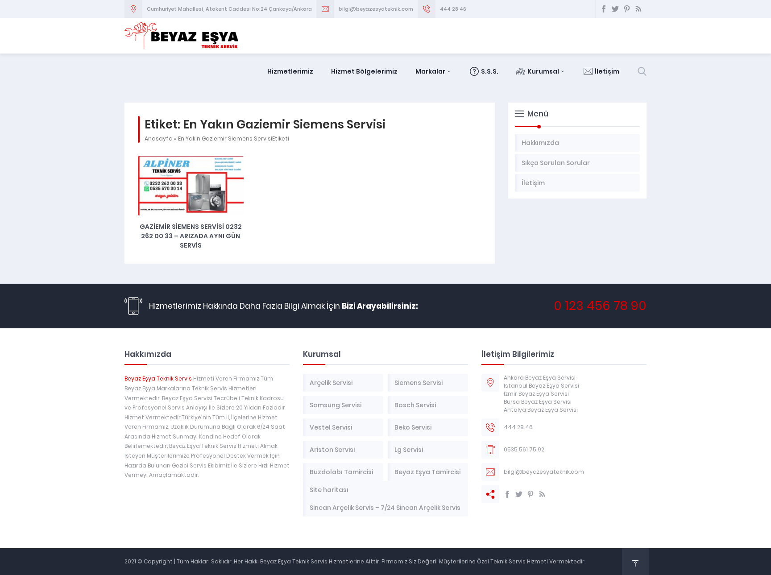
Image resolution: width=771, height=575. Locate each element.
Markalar (430, 71)
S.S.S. (489, 71)
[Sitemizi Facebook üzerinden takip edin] (603, 8)
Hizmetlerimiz (290, 71)
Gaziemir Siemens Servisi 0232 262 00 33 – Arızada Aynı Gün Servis (191, 236)
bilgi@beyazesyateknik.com (376, 8)
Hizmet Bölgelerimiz (364, 71)
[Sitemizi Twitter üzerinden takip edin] (615, 8)
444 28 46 (453, 8)
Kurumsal (543, 71)
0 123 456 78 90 (600, 305)
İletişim (607, 71)
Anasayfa (159, 138)
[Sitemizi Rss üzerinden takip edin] (638, 8)
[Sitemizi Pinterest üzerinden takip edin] (626, 8)
